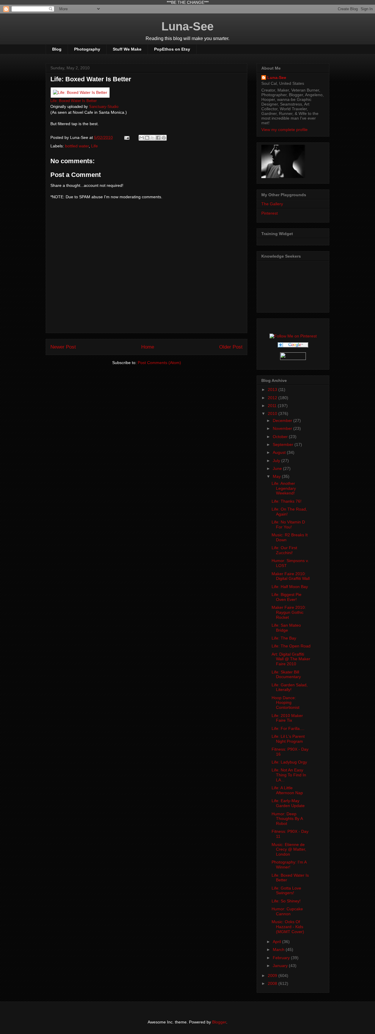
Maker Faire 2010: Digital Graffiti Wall (291, 576)
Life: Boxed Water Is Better (73, 101)
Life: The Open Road (291, 646)
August (280, 452)
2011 (273, 405)
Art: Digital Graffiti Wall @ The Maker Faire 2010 (291, 659)
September (283, 444)
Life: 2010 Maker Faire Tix (287, 718)
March (279, 949)
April (277, 941)
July (277, 460)
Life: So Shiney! (286, 901)
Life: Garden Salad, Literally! (290, 687)
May (277, 476)
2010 (273, 413)
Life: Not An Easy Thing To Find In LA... (289, 775)
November (283, 428)
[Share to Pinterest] (164, 138)
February (282, 957)
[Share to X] (153, 138)
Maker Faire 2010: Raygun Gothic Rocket (289, 612)
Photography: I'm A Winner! (289, 864)
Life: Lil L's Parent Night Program (288, 739)
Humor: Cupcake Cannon (287, 911)
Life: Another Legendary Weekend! (284, 488)
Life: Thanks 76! (286, 501)
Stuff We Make (127, 49)
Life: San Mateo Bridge (286, 628)
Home (147, 347)
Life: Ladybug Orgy (289, 762)
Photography (87, 49)
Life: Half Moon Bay (290, 586)
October (281, 436)
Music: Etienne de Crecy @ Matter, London (289, 849)
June (278, 468)
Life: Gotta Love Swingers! (286, 890)
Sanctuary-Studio (103, 107)
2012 (273, 397)
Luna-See (187, 26)
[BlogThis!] (147, 138)
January (281, 965)
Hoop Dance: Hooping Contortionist (285, 702)
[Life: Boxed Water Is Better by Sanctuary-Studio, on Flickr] (80, 92)
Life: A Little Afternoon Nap (287, 790)
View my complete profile (284, 129)
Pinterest (269, 213)
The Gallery (272, 203)
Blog (57, 49)
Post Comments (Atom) (159, 362)
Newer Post (63, 347)
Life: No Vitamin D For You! (288, 524)
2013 (273, 389)
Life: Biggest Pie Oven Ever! (286, 597)
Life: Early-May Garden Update (288, 803)
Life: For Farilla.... (288, 728)
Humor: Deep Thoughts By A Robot (287, 818)
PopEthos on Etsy (172, 49)
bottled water (77, 146)
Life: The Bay (284, 638)
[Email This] (141, 138)
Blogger (219, 1022)
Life (94, 146)
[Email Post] (126, 137)
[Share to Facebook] (158, 138)
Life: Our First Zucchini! (284, 550)
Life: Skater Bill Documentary (286, 674)
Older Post (231, 347)
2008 (273, 983)
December (283, 420)
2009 (273, 975)
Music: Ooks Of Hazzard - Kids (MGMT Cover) (288, 926)
